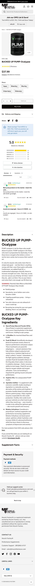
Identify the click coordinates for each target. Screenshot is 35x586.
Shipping (4, 74)
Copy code (22, 24)
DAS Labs (5, 58)
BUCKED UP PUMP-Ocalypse (14, 29)
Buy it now (17, 106)
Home (3, 29)
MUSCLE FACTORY (10, 581)
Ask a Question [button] (18, 167)
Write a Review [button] (18, 163)
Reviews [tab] (6, 173)
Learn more (24, 1)
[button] (28, 6)
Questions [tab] (17, 173)
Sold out (23, 101)
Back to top (17, 500)
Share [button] (6, 197)
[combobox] (17, 12)
